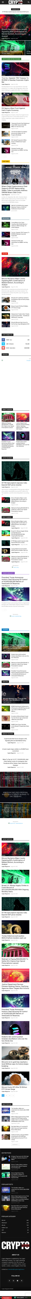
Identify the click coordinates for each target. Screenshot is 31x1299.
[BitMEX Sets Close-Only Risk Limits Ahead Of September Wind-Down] (6, 726)
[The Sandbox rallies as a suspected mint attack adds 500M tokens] (6, 1110)
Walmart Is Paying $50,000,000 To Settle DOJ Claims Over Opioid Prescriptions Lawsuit (20, 509)
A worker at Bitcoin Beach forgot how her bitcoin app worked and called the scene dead (19, 718)
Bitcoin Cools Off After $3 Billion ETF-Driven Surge (14, 1088)
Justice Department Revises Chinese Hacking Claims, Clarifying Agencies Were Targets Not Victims (22, 426)
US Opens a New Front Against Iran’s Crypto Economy (13, 109)
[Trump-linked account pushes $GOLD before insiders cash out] (6, 551)
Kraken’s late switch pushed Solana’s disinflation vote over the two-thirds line (20, 656)
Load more (15, 1144)
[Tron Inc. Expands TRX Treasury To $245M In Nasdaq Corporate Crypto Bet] (15, 69)
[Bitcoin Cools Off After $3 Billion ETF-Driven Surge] (6, 308)
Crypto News (4, 183)
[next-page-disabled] (5, 214)
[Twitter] (21, 1280)
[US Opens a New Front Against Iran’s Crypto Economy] (15, 99)
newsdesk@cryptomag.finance (16, 1269)
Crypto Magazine (6, 84)
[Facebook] (9, 1280)
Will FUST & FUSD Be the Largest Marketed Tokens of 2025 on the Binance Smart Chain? (19, 207)
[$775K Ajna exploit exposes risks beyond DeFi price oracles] (15, 471)
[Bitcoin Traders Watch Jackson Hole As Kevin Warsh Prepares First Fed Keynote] (6, 1167)
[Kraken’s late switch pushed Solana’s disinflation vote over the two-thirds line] (22, 435)
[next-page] (5, 157)
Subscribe (26, 348)
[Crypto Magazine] (15, 1245)
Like (28, 339)
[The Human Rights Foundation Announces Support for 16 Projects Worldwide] (6, 134)
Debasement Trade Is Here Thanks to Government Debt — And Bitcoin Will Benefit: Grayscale (20, 315)
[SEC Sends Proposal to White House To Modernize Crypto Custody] (6, 142)
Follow (27, 343)
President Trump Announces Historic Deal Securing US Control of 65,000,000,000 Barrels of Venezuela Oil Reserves (14, 580)
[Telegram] (17, 1280)
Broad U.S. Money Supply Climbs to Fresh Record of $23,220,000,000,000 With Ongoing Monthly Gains (15, 646)
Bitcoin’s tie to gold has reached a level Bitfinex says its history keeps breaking (20, 299)
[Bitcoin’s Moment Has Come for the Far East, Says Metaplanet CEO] (6, 324)
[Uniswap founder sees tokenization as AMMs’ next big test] (6, 150)
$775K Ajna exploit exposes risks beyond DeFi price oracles (14, 484)
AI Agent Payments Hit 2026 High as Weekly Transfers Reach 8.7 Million (20, 1158)
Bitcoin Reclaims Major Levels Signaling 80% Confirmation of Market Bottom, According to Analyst (13, 282)
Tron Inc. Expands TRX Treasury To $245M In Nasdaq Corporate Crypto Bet (15, 80)
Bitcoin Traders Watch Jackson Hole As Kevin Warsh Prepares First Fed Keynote (19, 1166)
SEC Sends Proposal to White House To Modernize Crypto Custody (18, 141)
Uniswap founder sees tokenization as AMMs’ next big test (19, 150)
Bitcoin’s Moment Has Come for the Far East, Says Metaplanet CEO (14, 699)
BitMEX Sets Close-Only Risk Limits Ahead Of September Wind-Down (20, 726)
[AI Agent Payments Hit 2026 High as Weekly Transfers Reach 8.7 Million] (6, 1158)
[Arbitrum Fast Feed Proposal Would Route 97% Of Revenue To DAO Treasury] (15, 795)
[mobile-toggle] (2, 2)
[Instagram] (13, 1280)
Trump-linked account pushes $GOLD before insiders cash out (14, 937)
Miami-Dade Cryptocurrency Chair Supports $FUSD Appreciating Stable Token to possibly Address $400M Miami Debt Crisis (14, 189)
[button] (28, 2)
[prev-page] (3, 157)
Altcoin (3, 75)
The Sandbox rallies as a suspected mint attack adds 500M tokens (20, 1110)
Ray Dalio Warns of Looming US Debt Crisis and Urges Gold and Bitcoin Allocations (19, 1128)
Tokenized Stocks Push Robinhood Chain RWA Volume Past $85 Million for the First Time (20, 125)
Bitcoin (4, 27)
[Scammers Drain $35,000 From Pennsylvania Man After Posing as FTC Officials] (15, 779)
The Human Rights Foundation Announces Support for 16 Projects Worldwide (19, 133)
